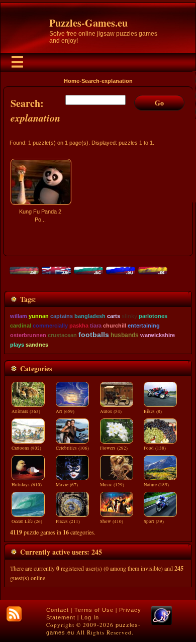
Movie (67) (67, 485)
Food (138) (155, 448)
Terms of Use (94, 610)
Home (71, 81)
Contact (57, 610)
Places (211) (68, 521)
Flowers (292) (114, 448)
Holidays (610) (27, 485)
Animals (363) (26, 411)
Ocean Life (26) (27, 521)
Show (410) (111, 521)
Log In (90, 617)
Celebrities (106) (72, 448)
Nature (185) (156, 485)
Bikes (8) (153, 411)
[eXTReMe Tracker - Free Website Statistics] (161, 623)
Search (90, 81)
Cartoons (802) (26, 448)
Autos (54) (111, 411)
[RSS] (14, 614)
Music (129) (112, 485)
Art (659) (65, 411)
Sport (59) (154, 521)
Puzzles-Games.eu (88, 23)
